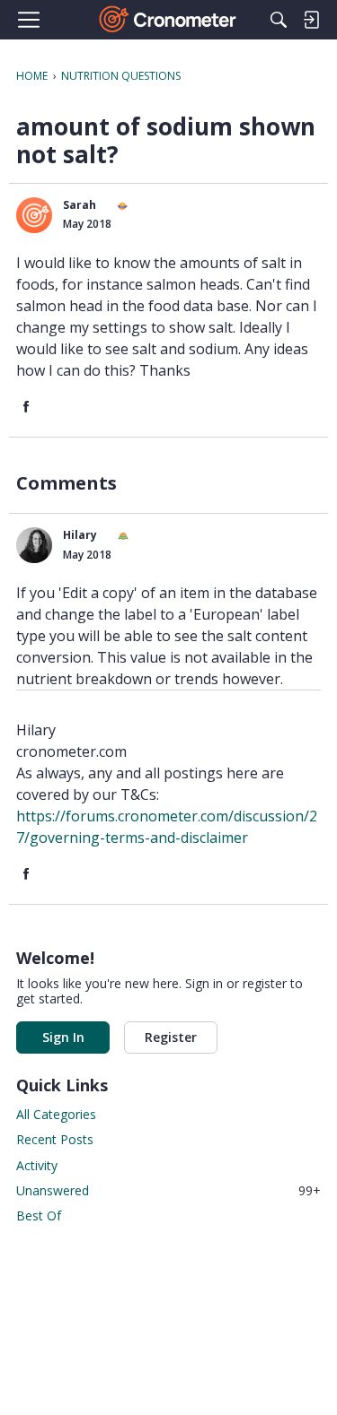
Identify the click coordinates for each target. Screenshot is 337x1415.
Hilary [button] (80, 535)
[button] (34, 215)
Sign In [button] (63, 1037)
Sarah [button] (79, 205)
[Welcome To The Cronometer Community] (168, 19)
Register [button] (171, 1037)
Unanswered (168, 1190)
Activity (37, 1165)
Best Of (38, 1215)
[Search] (278, 19)
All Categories (56, 1114)
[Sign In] (311, 19)
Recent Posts (54, 1139)
